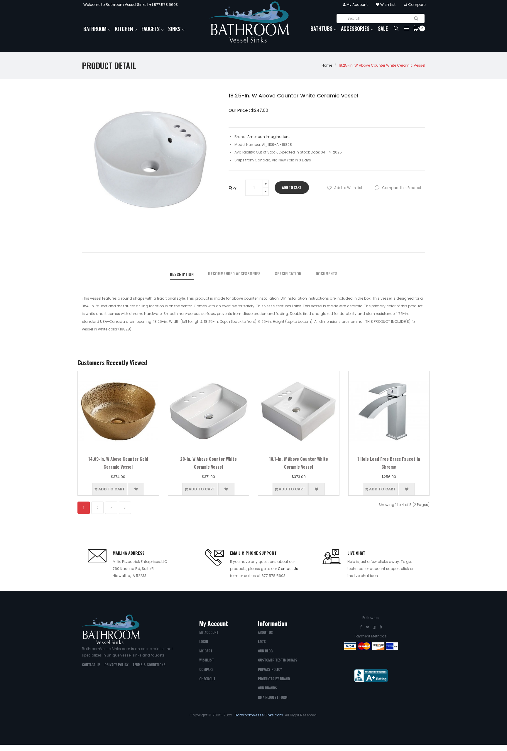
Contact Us (288, 568)
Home (327, 65)
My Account (357, 4)
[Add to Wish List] (136, 489)
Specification (288, 273)
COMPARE (206, 669)
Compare (416, 4)
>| (125, 507)
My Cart (205, 650)
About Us (265, 632)
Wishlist (206, 659)
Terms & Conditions (148, 664)
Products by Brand (274, 678)
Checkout (207, 678)
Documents (326, 273)
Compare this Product (401, 187)
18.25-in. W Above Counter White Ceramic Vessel (382, 65)
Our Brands (267, 687)
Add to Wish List (348, 187)
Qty (232, 187)
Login (203, 641)
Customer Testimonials (277, 659)
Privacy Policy (116, 664)
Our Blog (265, 650)
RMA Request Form (273, 697)
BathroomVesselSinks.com (259, 715)
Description (182, 274)
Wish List (387, 4)
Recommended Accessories (234, 273)
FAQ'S (262, 641)
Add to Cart (292, 187)
